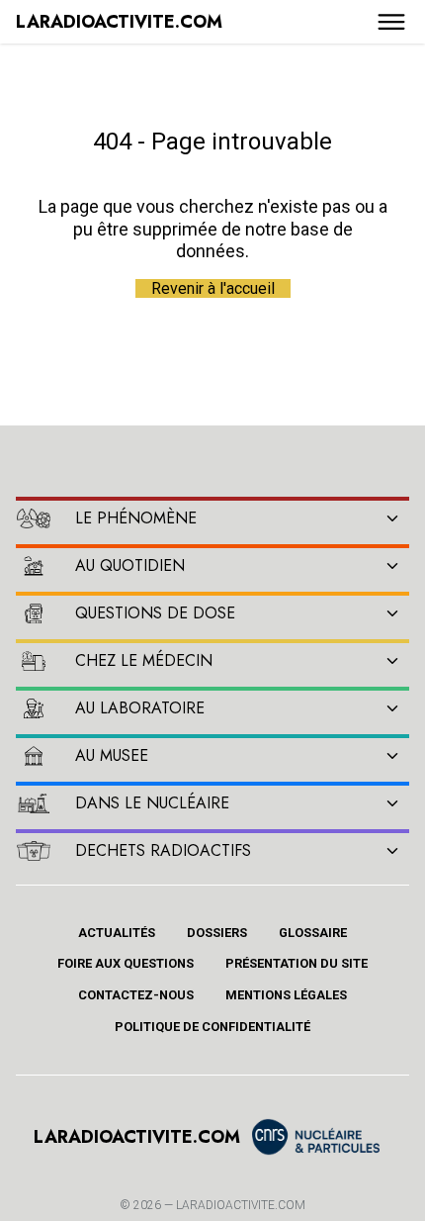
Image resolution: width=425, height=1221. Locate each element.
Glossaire (313, 932)
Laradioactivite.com (240, 1205)
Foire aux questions (125, 963)
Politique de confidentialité (212, 1026)
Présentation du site (296, 963)
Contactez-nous (136, 994)
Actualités (116, 932)
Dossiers (217, 932)
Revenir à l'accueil (213, 288)
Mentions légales (286, 994)
